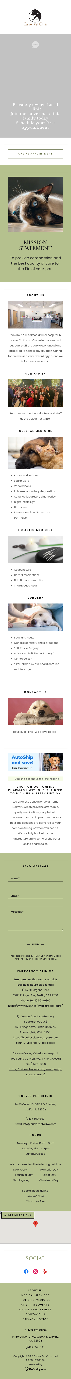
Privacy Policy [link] (21, 958)
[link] (35, 17)
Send (36, 944)
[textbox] (35, 876)
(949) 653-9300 (40, 1000)
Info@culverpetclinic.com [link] (39, 1124)
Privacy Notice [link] (35, 1319)
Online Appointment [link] (35, 1309)
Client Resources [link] (35, 1304)
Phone (25, 1000)
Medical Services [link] (35, 1295)
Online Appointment (35, 153)
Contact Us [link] (36, 1314)
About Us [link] (35, 1290)
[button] (9, 17)
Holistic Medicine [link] (35, 1300)
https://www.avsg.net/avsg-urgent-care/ (35, 1006)
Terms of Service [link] (41, 958)
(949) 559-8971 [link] (35, 1119)
